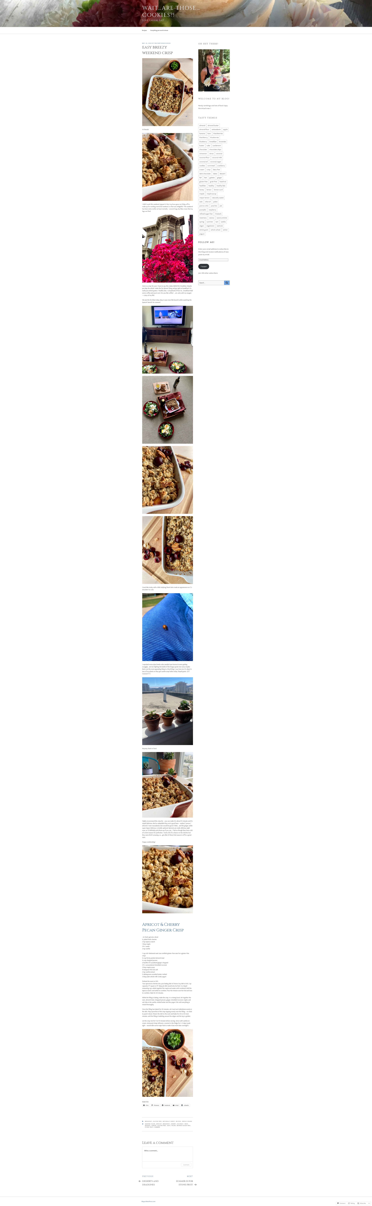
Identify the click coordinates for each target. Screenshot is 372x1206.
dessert (148, 1125)
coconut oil (203, 162)
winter (225, 230)
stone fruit (149, 1127)
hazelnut (223, 182)
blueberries (214, 138)
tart (217, 222)
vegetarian (210, 226)
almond (202, 126)
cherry (173, 1124)
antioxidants (216, 130)
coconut (180, 1124)
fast (205, 178)
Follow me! (206, 242)
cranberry (221, 166)
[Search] (226, 283)
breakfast (166, 1124)
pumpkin (202, 210)
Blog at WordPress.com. (149, 1201)
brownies (222, 142)
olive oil (208, 202)
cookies (202, 166)
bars (209, 134)
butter (201, 146)
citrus (211, 154)
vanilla (223, 222)
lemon (209, 190)
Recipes (144, 30)
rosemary (203, 218)
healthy (211, 186)
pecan (174, 1125)
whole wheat (215, 230)
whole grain (203, 230)
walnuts (220, 226)
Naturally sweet (169, 1121)
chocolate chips (215, 150)
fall (200, 178)
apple (225, 130)
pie (221, 206)
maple (201, 194)
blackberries (218, 134)
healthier (202, 186)
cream (201, 170)
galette (212, 178)
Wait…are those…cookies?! (171, 11)
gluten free (157, 1121)
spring (201, 222)
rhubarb (218, 214)
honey (201, 190)
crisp (186, 1124)
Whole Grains (187, 1121)
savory (211, 218)
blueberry (203, 142)
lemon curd (218, 190)
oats (169, 1125)
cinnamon (203, 154)
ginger (154, 1125)
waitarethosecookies (163, 43)
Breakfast (148, 1121)
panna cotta (203, 206)
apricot (159, 1124)
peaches (214, 206)
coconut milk (217, 158)
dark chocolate (205, 174)
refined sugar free (184, 1125)
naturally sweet (218, 198)
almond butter (213, 126)
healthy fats (221, 186)
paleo (215, 202)
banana (202, 134)
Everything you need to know (159, 30)
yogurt (201, 234)
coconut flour (204, 158)
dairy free (216, 170)
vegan (201, 226)
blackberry (203, 138)
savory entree (222, 218)
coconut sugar (215, 162)
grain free (213, 182)
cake (208, 146)
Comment (186, 1165)
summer (157, 1127)
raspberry (212, 210)
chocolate (203, 150)
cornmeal (211, 166)
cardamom (217, 146)
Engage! (204, 266)
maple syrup (211, 194)
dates (215, 174)
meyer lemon (204, 198)
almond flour (150, 1124)
